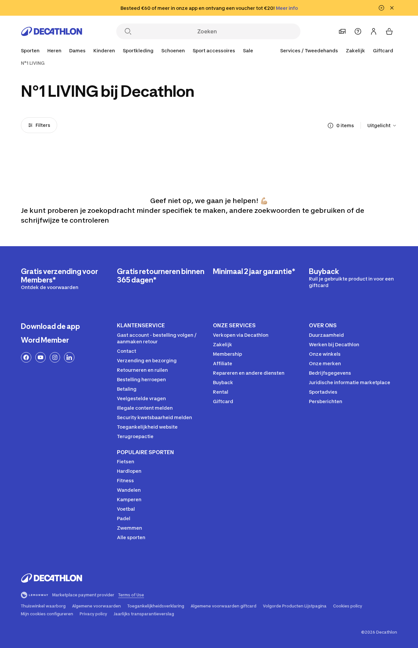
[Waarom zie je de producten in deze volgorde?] (330, 125)
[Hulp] (358, 31)
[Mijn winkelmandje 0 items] (389, 31)
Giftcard (383, 50)
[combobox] (382, 125)
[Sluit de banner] (392, 8)
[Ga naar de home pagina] (51, 31)
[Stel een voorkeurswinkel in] (342, 31)
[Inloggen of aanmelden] (373, 31)
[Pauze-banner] (381, 8)
